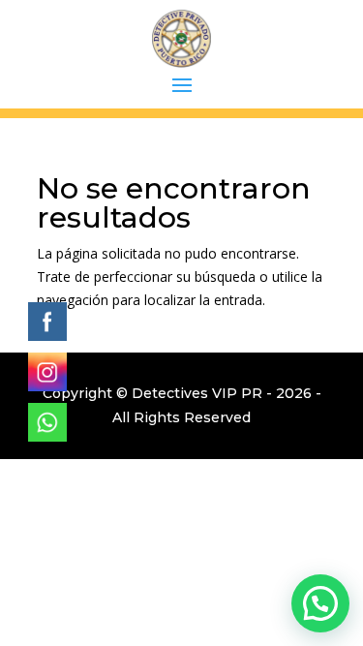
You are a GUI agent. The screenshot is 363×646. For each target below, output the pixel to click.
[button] (320, 603)
